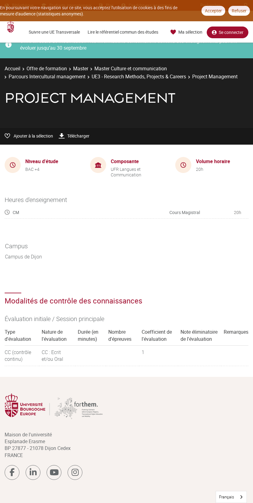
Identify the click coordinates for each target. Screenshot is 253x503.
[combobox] (231, 497)
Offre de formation (47, 68)
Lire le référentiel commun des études (123, 32)
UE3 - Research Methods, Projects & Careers (139, 76)
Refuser (239, 11)
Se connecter (231, 32)
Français (226, 497)
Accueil (12, 68)
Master (80, 68)
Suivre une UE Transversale (54, 32)
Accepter (213, 11)
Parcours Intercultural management (47, 76)
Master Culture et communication (130, 68)
